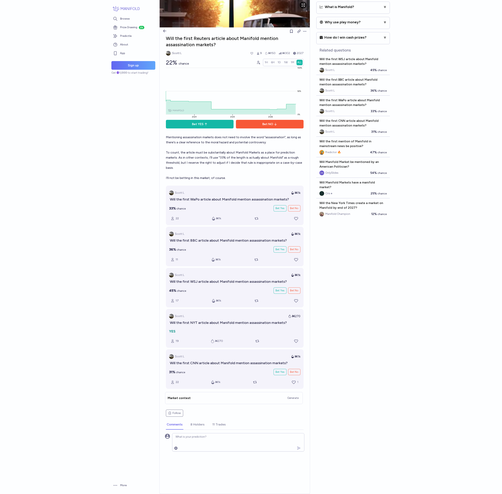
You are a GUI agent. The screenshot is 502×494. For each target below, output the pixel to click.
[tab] (174, 425)
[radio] (266, 62)
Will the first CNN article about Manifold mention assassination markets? (229, 363)
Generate (293, 398)
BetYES (198, 124)
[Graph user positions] (258, 62)
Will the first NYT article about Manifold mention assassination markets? (228, 323)
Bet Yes (280, 208)
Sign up (133, 65)
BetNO (267, 124)
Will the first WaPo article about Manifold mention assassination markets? (229, 199)
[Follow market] (291, 31)
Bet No (294, 208)
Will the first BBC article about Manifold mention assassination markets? (228, 240)
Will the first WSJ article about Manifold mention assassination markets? (228, 281)
